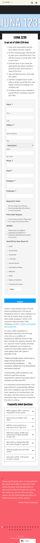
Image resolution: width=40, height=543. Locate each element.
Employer (10, 181)
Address (10, 125)
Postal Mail (12, 255)
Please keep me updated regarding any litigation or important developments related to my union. (19, 233)
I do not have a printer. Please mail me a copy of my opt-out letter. (19, 220)
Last (8, 121)
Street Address (12, 133)
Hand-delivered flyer (16, 267)
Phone (9, 160)
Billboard (12, 271)
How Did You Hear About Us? (17, 241)
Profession (11, 191)
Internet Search (14, 263)
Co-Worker (12, 259)
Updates (9, 225)
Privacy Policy (20, 536)
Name (9, 104)
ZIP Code (10, 156)
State (8, 149)
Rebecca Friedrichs (15, 280)
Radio (11, 276)
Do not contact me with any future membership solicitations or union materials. (19, 208)
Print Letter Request (14, 214)
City (8, 141)
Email (9, 171)
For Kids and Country (16, 284)
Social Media (13, 250)
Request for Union (13, 201)
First (8, 113)
